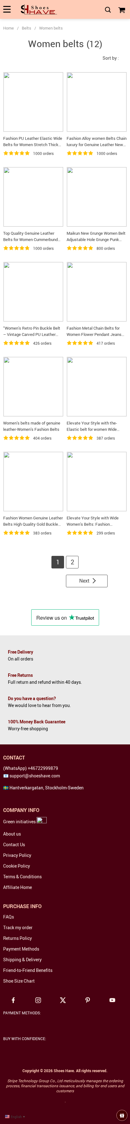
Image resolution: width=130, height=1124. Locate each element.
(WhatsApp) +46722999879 (30, 768)
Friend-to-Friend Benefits (27, 970)
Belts (26, 28)
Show (122, 1115)
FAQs (8, 917)
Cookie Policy (16, 866)
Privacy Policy (17, 855)
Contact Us (14, 844)
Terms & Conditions (22, 877)
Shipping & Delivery (22, 959)
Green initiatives (20, 822)
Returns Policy (17, 938)
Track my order (17, 927)
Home (8, 28)
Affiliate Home (17, 887)
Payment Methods (21, 949)
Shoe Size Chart (19, 981)
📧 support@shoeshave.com (31, 776)
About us (12, 834)
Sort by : (111, 58)
